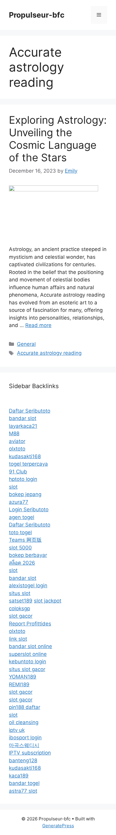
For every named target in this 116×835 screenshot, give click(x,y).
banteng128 (23, 760)
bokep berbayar (28, 555)
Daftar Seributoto (29, 411)
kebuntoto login (27, 661)
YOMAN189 (22, 677)
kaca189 (19, 776)
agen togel (21, 517)
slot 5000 (20, 548)
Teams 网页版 (25, 540)
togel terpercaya (28, 464)
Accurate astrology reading (49, 353)
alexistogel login (28, 585)
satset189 (20, 601)
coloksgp (19, 608)
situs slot (19, 593)
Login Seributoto (28, 509)
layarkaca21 (23, 426)
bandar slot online (30, 646)
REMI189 (19, 684)
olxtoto (17, 449)
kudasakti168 (25, 456)
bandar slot (22, 418)
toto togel (20, 532)
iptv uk (17, 730)
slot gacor (20, 616)
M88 (14, 433)
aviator (17, 441)
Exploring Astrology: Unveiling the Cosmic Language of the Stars (58, 139)
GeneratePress (58, 825)
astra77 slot (23, 791)
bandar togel (24, 783)
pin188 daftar (24, 707)
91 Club (18, 472)
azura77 (18, 502)
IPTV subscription (30, 753)
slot (13, 487)
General (26, 344)
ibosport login (25, 737)
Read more (38, 325)
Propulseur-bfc (37, 14)
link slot (18, 639)
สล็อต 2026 (22, 563)
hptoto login (23, 479)
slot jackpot (47, 601)
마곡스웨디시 (24, 745)
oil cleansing (23, 722)
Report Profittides (30, 624)
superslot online (28, 654)
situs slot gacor (27, 669)
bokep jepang (25, 494)
